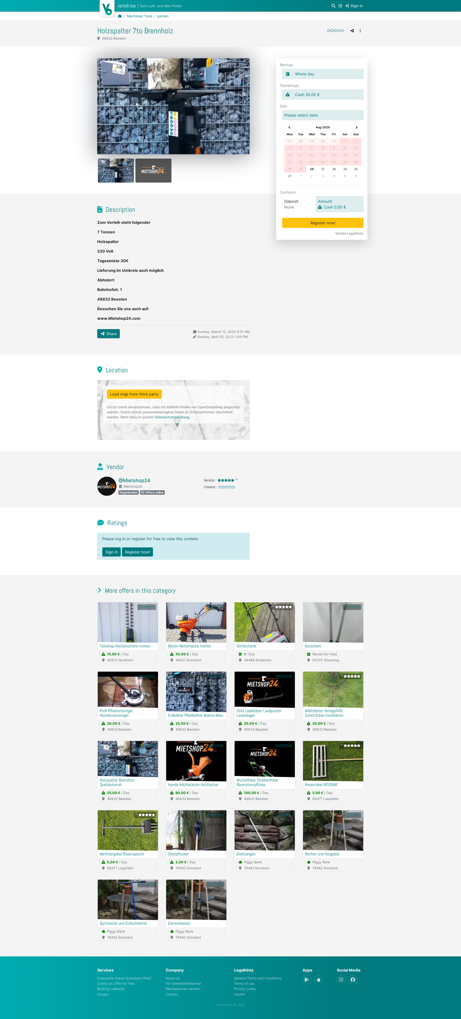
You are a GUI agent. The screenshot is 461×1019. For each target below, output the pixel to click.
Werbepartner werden (183, 989)
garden (163, 16)
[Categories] (340, 6)
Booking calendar (111, 989)
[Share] (352, 30)
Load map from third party (134, 394)
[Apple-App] (318, 980)
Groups (103, 994)
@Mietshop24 (134, 480)
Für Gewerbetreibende (183, 983)
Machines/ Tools (139, 16)
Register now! (322, 222)
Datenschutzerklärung (172, 417)
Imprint (239, 994)
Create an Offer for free (115, 983)
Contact (172, 994)
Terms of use (244, 983)
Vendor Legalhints (349, 233)
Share (111, 333)
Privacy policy (245, 989)
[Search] (333, 6)
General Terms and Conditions (257, 978)
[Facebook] (353, 980)
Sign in (111, 552)
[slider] (335, 30)
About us (173, 978)
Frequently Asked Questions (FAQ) (124, 978)
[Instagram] (341, 980)
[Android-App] (307, 980)
